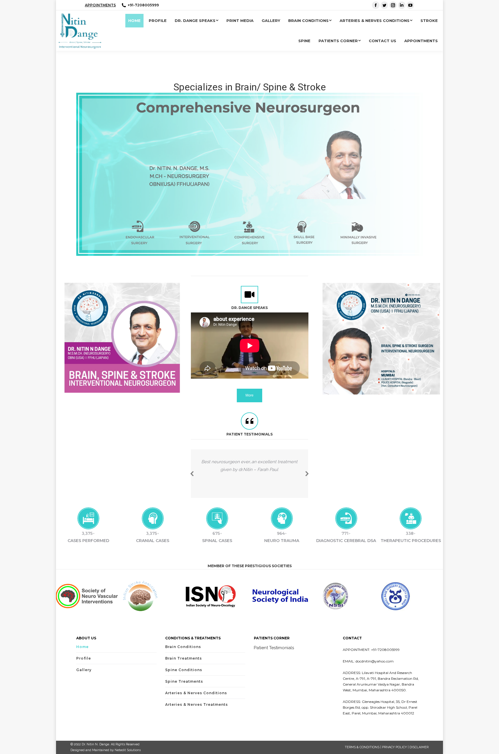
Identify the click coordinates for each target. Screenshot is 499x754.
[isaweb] (152, 596)
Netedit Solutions (128, 750)
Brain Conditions (183, 647)
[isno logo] (217, 595)
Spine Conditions (183, 670)
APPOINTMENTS (100, 5)
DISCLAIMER (419, 747)
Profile (83, 658)
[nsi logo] (281, 596)
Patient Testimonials (274, 647)
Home (82, 647)
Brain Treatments (183, 658)
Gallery (84, 670)
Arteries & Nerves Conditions (196, 693)
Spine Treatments (184, 681)
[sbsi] (411, 596)
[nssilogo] (346, 596)
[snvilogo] (87, 596)
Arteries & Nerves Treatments (196, 704)
